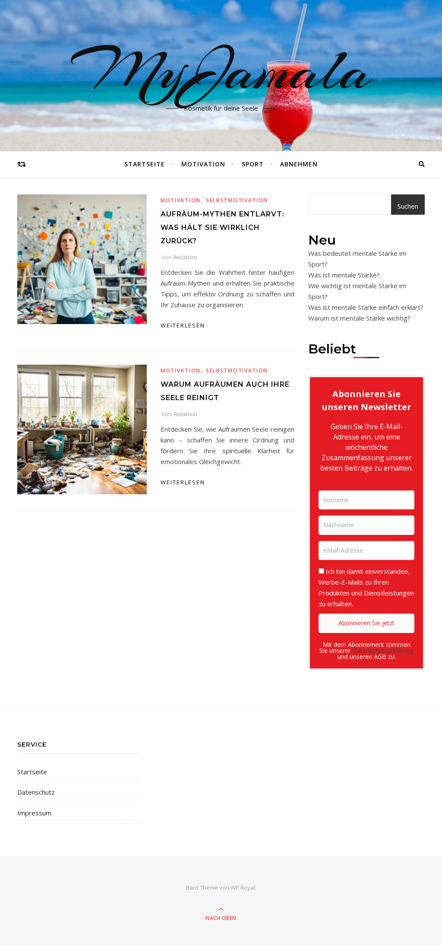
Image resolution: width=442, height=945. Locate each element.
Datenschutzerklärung (383, 650)
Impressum (34, 812)
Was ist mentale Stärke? (344, 274)
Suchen (408, 206)
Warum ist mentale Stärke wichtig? (359, 318)
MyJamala (221, 70)
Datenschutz (36, 792)
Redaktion (185, 257)
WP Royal (242, 887)
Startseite (144, 164)
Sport (253, 164)
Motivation (203, 164)
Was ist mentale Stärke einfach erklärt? (365, 307)
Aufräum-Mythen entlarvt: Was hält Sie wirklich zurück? (222, 227)
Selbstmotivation (237, 200)
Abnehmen (299, 164)
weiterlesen (183, 325)
